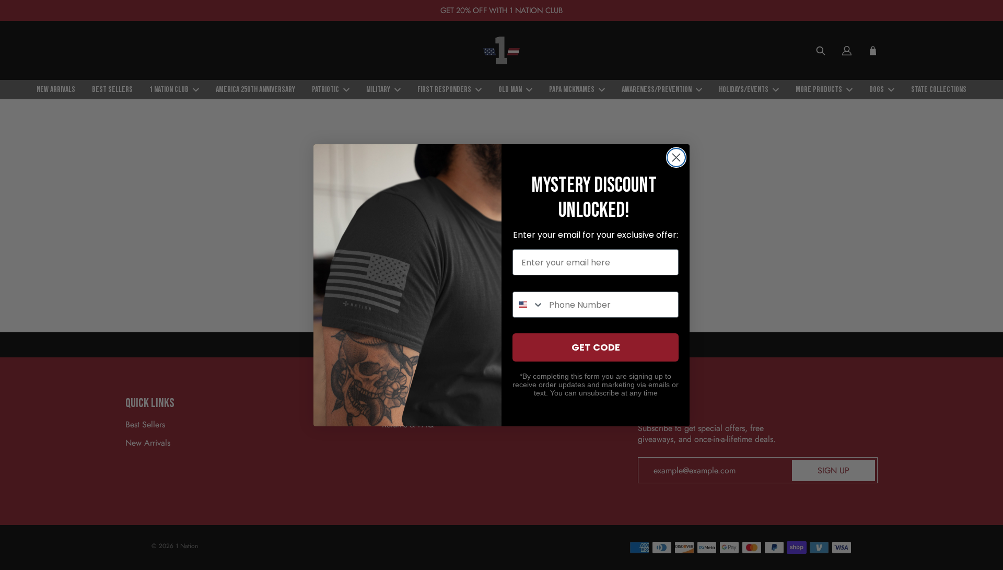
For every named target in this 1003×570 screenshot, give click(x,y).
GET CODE (596, 347)
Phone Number (544, 282)
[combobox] (528, 304)
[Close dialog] (676, 157)
